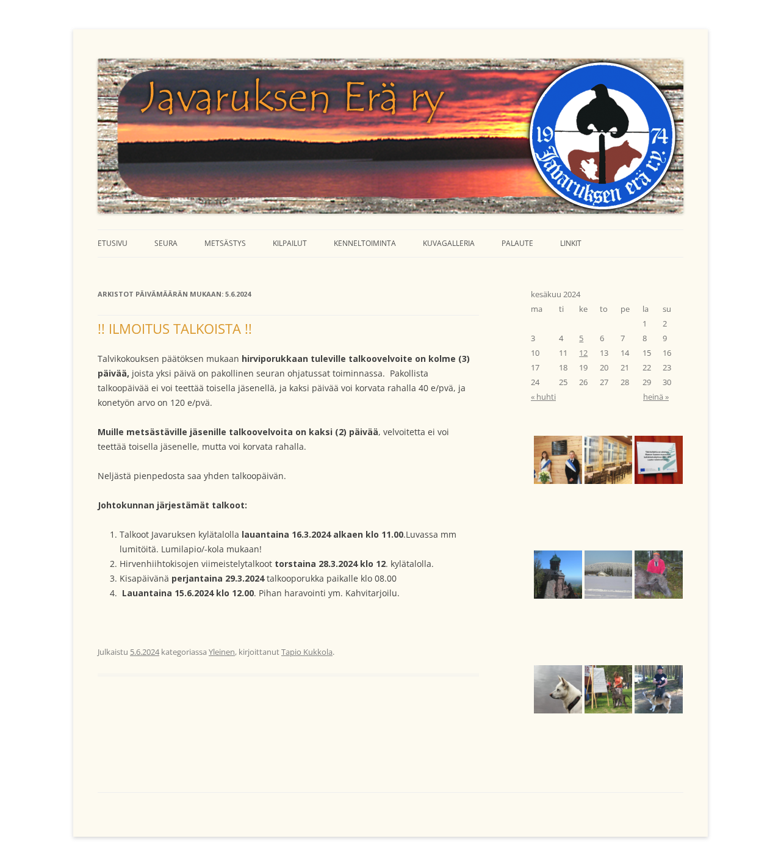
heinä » (656, 396)
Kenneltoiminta (365, 243)
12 (583, 352)
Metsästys (225, 243)
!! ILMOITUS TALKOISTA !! (175, 328)
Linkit (570, 243)
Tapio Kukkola (307, 651)
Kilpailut (290, 243)
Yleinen (222, 651)
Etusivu (113, 243)
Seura (166, 243)
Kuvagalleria (449, 243)
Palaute (517, 243)
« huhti (543, 396)
